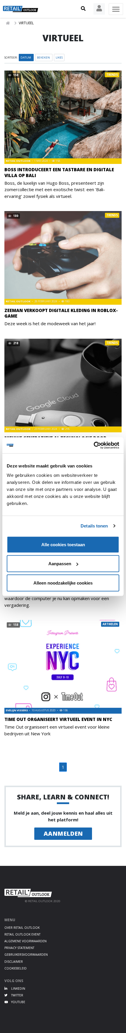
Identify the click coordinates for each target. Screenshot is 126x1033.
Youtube (17, 1002)
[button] (83, 8)
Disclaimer (13, 962)
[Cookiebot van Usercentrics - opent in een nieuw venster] (93, 445)
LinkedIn (17, 988)
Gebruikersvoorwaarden (26, 955)
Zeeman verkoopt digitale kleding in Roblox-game (61, 313)
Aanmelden (63, 833)
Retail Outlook (18, 161)
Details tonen (94, 525)
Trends (112, 75)
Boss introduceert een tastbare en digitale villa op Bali (59, 172)
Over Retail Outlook (22, 928)
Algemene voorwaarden (25, 941)
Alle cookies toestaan (63, 544)
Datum (26, 57)
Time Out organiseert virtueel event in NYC (58, 719)
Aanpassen (59, 563)
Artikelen (110, 624)
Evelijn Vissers (17, 710)
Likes (59, 57)
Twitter (16, 995)
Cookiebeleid (15, 968)
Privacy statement (19, 948)
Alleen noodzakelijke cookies (63, 582)
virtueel (26, 22)
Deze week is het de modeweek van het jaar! (50, 323)
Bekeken (44, 57)
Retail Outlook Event (22, 934)
